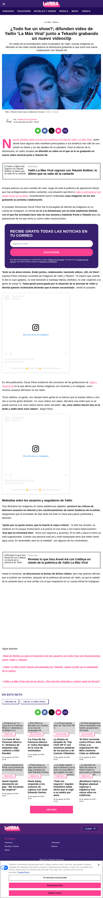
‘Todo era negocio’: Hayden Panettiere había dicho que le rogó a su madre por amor (64, 788)
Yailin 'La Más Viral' (34, 702)
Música (63, 11)
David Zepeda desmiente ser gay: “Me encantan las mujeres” (12, 785)
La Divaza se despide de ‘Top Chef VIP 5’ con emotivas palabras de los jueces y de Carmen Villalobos (64, 746)
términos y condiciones (48, 262)
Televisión (24, 11)
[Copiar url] (65, 131)
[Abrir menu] (4, 4)
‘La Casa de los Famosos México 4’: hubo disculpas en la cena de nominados (38, 745)
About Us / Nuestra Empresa (51, 859)
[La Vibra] (51, 4)
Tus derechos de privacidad (55, 878)
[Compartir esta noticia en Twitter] (52, 131)
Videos (86, 11)
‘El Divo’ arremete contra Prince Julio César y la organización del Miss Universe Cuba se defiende (90, 746)
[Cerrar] (99, 865)
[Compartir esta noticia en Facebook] (45, 131)
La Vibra (47, 22)
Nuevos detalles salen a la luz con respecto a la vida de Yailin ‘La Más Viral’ (52, 139)
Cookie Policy (23, 872)
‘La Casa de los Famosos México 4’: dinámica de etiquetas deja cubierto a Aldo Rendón (11, 746)
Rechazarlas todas (54, 885)
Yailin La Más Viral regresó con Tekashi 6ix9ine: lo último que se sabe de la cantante (62, 172)
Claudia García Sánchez (27, 120)
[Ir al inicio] (12, 829)
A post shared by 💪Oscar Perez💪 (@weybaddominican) (35, 368)
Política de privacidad (56, 260)
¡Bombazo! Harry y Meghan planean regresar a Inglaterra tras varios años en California (90, 788)
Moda (75, 11)
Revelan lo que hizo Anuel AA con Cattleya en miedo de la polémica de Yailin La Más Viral (59, 561)
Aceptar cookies (55, 893)
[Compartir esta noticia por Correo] (58, 131)
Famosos (8, 11)
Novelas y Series (45, 11)
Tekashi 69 (10, 702)
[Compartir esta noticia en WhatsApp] (38, 131)
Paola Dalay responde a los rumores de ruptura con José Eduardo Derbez (37, 787)
